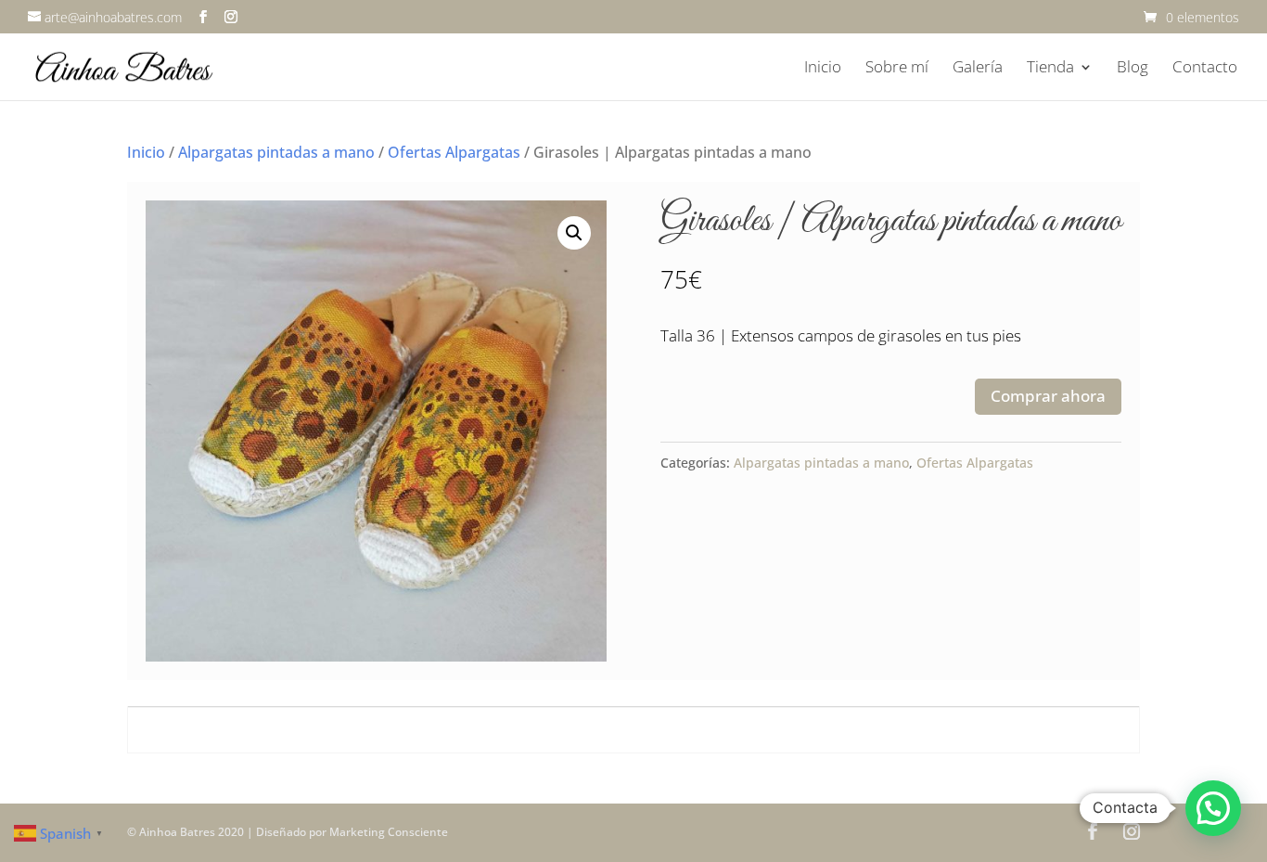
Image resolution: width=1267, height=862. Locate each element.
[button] (574, 233)
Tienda (1050, 68)
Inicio (822, 68)
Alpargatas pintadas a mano (276, 152)
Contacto (1204, 68)
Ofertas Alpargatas (454, 152)
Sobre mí (896, 68)
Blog (1132, 68)
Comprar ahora (1048, 395)
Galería (978, 68)
